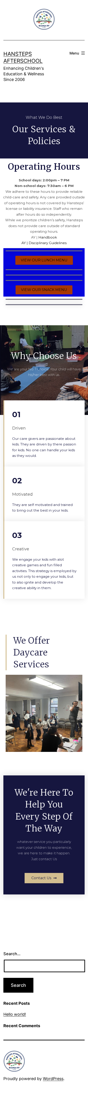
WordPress (53, 1078)
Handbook (47, 237)
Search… (12, 953)
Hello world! (14, 1014)
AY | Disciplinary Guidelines (44, 243)
